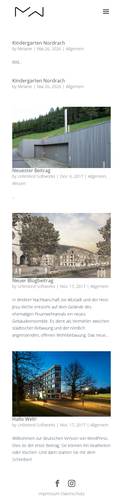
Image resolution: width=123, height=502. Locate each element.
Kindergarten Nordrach (38, 43)
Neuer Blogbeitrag (32, 280)
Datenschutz (72, 493)
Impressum (49, 493)
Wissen (19, 183)
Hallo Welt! (24, 419)
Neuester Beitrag (31, 170)
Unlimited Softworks (36, 176)
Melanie (25, 48)
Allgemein (75, 48)
